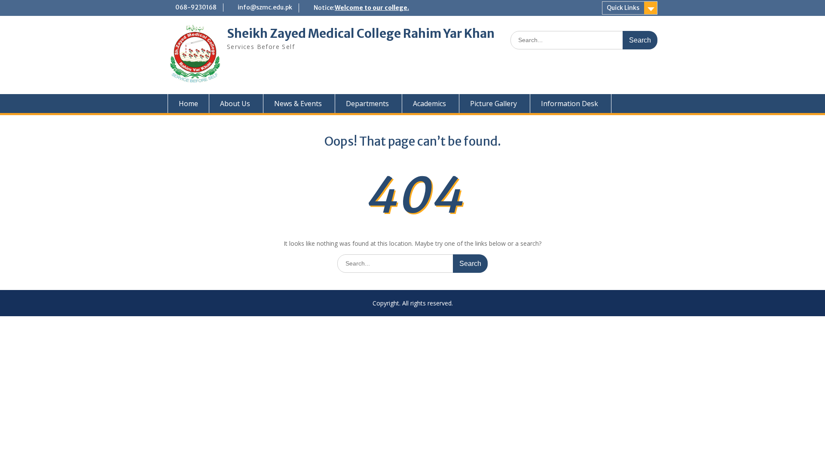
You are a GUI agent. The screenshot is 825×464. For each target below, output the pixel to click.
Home (188, 103)
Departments (367, 103)
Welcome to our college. (372, 8)
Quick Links (623, 8)
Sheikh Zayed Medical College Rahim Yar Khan (361, 33)
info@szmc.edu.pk (265, 7)
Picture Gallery (493, 103)
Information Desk (569, 103)
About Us (235, 103)
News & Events (298, 103)
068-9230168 (196, 7)
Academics (429, 103)
